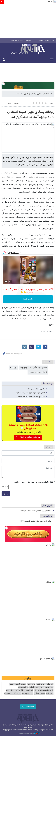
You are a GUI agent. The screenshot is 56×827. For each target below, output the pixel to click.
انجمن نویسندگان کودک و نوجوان (33, 367)
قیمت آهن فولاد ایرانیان (43, 690)
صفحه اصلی (47, 93)
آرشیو (13, 40)
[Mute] (10, 281)
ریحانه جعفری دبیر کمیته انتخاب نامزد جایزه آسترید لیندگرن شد (30, 114)
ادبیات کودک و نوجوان (38, 372)
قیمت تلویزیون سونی (17, 684)
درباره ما (22, 40)
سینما (18, 93)
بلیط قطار (49, 693)
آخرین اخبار (47, 505)
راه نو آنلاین (40, 684)
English (41, 40)
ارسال (6, 493)
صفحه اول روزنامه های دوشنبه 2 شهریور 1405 (35, 510)
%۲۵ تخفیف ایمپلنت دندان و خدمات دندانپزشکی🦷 (28, 426)
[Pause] (6, 281)
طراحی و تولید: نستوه (26, 733)
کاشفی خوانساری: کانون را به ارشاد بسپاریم (30, 392)
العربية (47, 40)
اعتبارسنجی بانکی (26, 690)
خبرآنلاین (28, 49)
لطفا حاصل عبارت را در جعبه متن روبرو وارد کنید (34, 482)
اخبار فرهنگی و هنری (32, 93)
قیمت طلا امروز (12, 690)
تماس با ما (28, 40)
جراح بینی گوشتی (35, 687)
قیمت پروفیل (39, 693)
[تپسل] (3, 83)
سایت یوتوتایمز (27, 693)
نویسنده (13, 367)
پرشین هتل (23, 687)
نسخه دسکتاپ (28, 706)
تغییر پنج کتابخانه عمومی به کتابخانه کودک (30, 396)
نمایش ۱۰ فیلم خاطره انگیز (36, 389)
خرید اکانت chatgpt (12, 693)
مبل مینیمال (48, 687)
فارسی (52, 40)
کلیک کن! (28, 299)
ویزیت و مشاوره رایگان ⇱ (28, 437)
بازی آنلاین (31, 684)
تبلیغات (17, 40)
